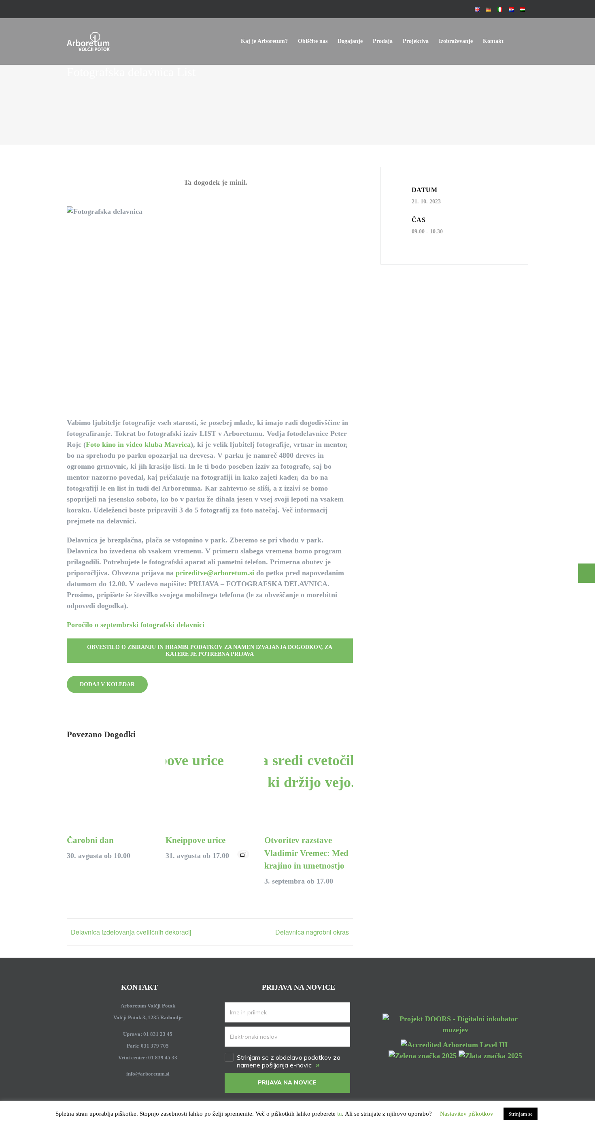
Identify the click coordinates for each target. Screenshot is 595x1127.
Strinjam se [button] (520, 1114)
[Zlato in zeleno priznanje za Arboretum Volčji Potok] (455, 1056)
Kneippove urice (195, 840)
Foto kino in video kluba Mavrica (138, 444)
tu (339, 1113)
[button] (516, 41)
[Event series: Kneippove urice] (243, 854)
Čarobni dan (90, 840)
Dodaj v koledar (107, 684)
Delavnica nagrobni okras (312, 932)
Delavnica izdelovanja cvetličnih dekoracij (131, 932)
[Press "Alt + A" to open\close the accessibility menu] (586, 573)
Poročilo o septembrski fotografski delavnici (135, 625)
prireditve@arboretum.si (215, 573)
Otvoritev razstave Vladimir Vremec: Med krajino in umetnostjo (306, 853)
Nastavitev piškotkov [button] (466, 1113)
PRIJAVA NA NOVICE (287, 1082)
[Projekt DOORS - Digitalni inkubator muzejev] (455, 1018)
